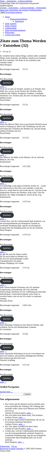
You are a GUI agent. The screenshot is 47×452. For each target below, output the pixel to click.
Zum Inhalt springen (14, 12)
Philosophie (9, 32)
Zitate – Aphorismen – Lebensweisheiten (16, 1)
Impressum (19, 21)
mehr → (3, 87)
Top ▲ (14, 446)
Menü (3, 12)
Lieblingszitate (11, 28)
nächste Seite (6, 392)
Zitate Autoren (10, 24)
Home (7, 17)
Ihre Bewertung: (7, 79)
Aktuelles (19, 449)
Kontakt (12, 449)
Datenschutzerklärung (18, 19)
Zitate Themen (11, 26)
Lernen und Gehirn (12, 35)
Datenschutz (5, 446)
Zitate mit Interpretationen (15, 30)
